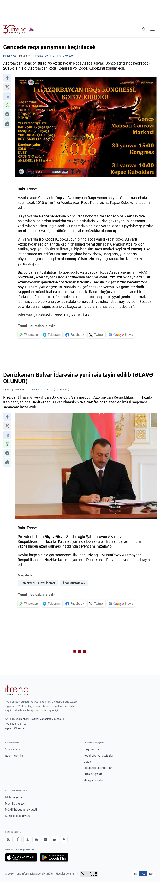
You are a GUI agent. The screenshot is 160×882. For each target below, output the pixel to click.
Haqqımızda (91, 749)
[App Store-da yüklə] (21, 857)
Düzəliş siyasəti (93, 774)
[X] (27, 839)
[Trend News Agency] (16, 690)
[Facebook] (18, 839)
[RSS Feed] (64, 839)
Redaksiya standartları (97, 768)
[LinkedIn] (54, 839)
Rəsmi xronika (14, 755)
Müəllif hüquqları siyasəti (21, 809)
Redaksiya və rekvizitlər (98, 755)
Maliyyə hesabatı (94, 780)
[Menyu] (152, 29)
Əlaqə (87, 761)
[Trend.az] (18, 29)
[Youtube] (36, 839)
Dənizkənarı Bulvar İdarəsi (38, 583)
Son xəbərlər (13, 749)
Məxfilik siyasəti (15, 803)
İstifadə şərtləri (14, 797)
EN (135, 873)
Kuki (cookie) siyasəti (18, 815)
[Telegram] (45, 839)
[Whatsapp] (8, 839)
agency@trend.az (15, 728)
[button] (7, 78)
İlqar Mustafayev (74, 583)
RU (151, 873)
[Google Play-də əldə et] (54, 857)
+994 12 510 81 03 (15, 723)
